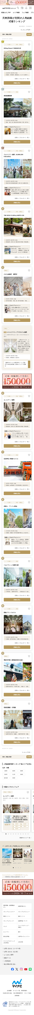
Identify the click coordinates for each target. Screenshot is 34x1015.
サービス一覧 (16, 990)
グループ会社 (27, 993)
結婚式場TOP (18, 875)
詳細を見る (17, 83)
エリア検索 (16, 12)
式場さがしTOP (6, 12)
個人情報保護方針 (18, 993)
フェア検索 (25, 12)
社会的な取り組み (7, 993)
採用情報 (17, 995)
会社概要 (9, 990)
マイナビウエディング (8, 875)
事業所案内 (24, 990)
